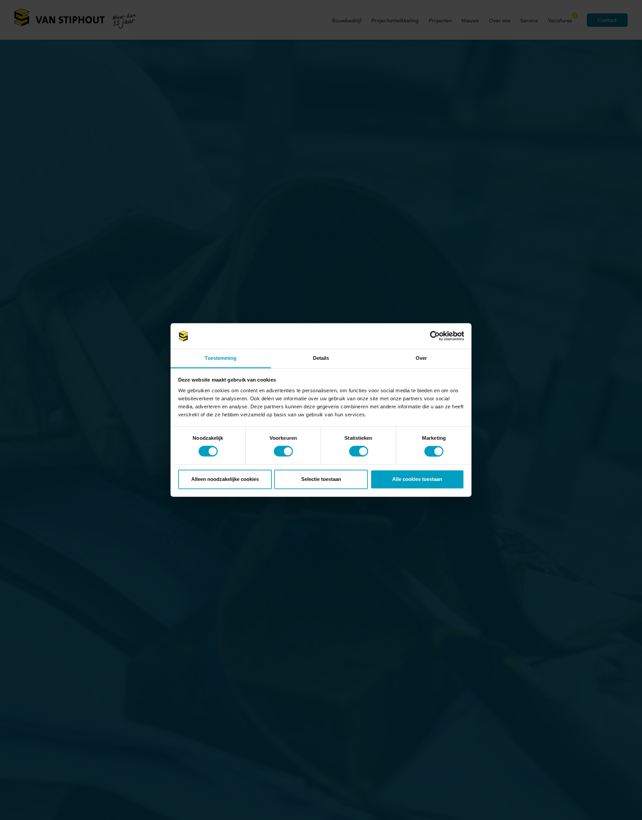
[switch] (279, 451)
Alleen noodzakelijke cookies (225, 479)
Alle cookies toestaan (417, 479)
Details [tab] (321, 358)
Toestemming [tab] (220, 358)
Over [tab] (421, 358)
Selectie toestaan (321, 479)
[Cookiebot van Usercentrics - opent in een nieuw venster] (435, 336)
